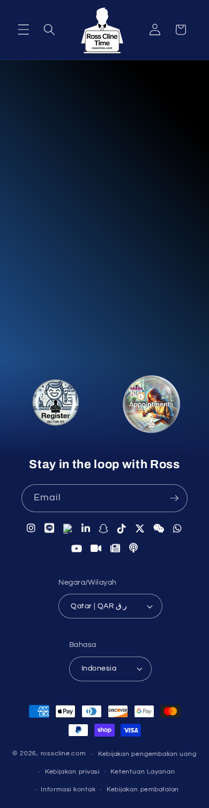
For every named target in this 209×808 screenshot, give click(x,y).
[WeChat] (159, 529)
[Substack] (115, 549)
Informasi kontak (68, 789)
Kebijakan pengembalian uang (147, 754)
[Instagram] (31, 528)
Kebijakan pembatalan (143, 789)
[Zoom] (96, 549)
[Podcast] (133, 548)
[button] (23, 29)
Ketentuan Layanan (142, 771)
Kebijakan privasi (72, 771)
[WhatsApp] (177, 528)
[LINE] (49, 528)
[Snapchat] (104, 528)
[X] (140, 529)
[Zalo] (68, 528)
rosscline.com (63, 754)
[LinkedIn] (86, 528)
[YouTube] (77, 549)
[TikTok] (121, 528)
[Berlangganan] (174, 498)
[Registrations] (55, 404)
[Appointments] (151, 407)
